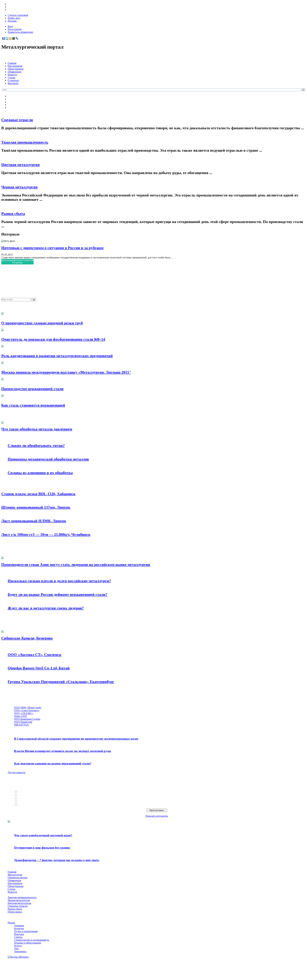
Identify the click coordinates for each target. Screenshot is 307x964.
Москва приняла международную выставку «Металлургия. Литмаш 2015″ (66, 372)
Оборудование (16, 69)
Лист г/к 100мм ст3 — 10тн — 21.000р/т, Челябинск (46, 534)
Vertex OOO (20, 716)
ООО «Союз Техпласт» (26, 710)
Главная (12, 63)
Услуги (18, 945)
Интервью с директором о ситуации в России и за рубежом (52, 248)
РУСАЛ (22, 791)
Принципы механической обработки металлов (48, 459)
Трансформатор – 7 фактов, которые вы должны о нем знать (56, 860)
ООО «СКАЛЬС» (23, 713)
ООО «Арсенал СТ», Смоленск (34, 655)
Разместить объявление (20, 32)
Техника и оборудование (27, 942)
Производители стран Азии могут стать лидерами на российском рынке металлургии (75, 564)
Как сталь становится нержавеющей (33, 405)
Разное (11, 922)
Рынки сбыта (13, 213)
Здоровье (19, 925)
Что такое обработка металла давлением (36, 429)
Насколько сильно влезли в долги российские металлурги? (59, 581)
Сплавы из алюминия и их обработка (40, 473)
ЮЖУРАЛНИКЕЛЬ (29, 795)
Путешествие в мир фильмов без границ (42, 847)
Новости (12, 74)
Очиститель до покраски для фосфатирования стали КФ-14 (53, 339)
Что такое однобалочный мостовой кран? (43, 835)
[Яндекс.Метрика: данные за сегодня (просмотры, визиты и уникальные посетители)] (18, 957)
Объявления (14, 71)
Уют (16, 948)
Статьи (11, 77)
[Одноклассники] (10, 38)
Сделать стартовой (18, 15)
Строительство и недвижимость (31, 940)
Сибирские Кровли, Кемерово (27, 638)
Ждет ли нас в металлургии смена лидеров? (46, 608)
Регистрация (14, 29)
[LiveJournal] (17, 38)
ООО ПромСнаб (23, 722)
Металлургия (15, 874)
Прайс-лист (14, 18)
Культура (19, 928)
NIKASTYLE (21, 724)
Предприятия (15, 66)
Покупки (19, 934)
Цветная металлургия (20, 165)
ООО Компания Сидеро (27, 719)
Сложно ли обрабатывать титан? (36, 445)
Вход (10, 26)
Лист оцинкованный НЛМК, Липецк (33, 521)
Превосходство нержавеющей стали (32, 389)
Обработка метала (17, 877)
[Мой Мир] (13, 38)
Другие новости (16, 772)
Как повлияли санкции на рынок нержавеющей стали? (52, 763)
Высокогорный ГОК (29, 804)
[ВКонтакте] (3, 38)
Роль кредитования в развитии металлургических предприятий (57, 356)
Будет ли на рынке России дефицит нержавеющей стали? (57, 594)
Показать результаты (157, 816)
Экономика (20, 951)
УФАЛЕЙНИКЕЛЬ (28, 798)
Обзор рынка (15, 911)
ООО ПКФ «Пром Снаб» (28, 707)
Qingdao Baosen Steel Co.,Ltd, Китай (39, 668)
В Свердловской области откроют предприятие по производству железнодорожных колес (76, 738)
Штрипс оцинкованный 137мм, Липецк (35, 507)
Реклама (12, 21)
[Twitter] (7, 38)
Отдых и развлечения (26, 931)
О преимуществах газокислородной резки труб (42, 323)
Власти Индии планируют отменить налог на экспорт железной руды (62, 751)
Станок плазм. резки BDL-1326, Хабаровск (38, 494)
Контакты (13, 83)
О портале (13, 80)
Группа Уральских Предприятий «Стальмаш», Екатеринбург (61, 682)
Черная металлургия (19, 187)
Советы (18, 937)
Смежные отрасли (17, 120)
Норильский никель (29, 801)
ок (34, 299)
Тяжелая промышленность (24, 142)
